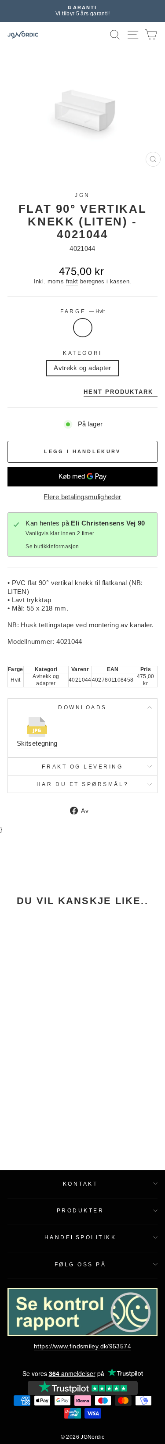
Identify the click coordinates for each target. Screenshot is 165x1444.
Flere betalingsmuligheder (82, 496)
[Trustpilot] (83, 1388)
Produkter (80, 1210)
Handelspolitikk (80, 1237)
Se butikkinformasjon (52, 546)
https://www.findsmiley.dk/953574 (82, 1346)
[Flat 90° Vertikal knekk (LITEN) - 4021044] (36, 958)
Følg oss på (80, 1264)
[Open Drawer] (133, 35)
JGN (82, 195)
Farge (82, 311)
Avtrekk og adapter (82, 368)
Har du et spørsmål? (82, 784)
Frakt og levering (82, 766)
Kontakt (80, 1184)
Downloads (82, 707)
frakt (72, 282)
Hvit (83, 327)
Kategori (82, 353)
